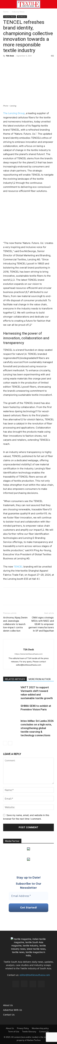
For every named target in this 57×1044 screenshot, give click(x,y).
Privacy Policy (23, 1028)
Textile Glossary (29, 1031)
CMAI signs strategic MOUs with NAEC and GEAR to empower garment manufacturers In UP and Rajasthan (41, 624)
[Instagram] (24, 984)
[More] (35, 63)
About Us (8, 1005)
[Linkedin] (33, 984)
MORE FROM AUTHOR (40, 679)
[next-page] (10, 743)
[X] (13, 63)
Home (6, 11)
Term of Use (13, 1031)
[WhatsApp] (21, 63)
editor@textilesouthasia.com (35, 974)
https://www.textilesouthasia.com (29, 654)
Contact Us (9, 1014)
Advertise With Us (12, 1009)
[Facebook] (6, 63)
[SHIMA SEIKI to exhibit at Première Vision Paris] (11, 709)
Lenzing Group (16, 113)
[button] (5, 4)
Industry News (18, 11)
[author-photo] (28, 644)
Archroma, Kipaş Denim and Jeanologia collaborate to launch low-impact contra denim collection (15, 624)
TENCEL (18, 566)
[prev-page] (5, 743)
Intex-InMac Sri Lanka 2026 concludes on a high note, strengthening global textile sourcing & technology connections (37, 728)
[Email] (28, 63)
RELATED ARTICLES (15, 679)
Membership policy (40, 1028)
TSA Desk (10, 56)
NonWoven (22, 17)
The (5, 113)
